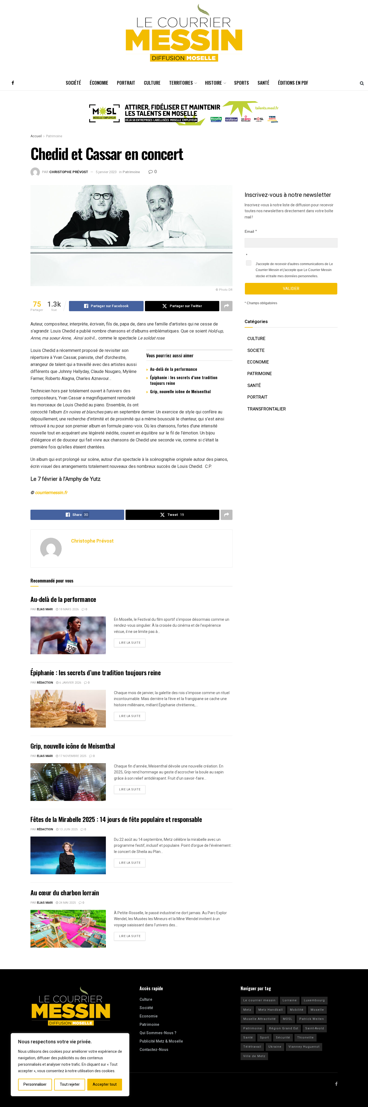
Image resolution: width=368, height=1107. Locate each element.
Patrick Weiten (311, 1019)
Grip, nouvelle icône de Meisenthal (180, 391)
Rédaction (45, 682)
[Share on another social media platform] (226, 306)
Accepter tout (105, 1084)
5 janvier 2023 (106, 171)
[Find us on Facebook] (13, 82)
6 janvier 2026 (69, 682)
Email (249, 231)
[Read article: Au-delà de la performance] (68, 635)
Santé (263, 82)
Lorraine (290, 1000)
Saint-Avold (314, 1028)
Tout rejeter (70, 1084)
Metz (247, 1009)
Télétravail (252, 1046)
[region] (70, 1064)
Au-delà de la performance (173, 369)
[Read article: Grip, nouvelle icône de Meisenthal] (68, 782)
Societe (256, 350)
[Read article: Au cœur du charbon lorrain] (68, 929)
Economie (258, 362)
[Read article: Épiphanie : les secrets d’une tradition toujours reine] (68, 709)
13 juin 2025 (68, 829)
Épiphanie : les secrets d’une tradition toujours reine (183, 380)
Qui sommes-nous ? (158, 1033)
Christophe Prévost (68, 171)
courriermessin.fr (51, 492)
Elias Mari (45, 609)
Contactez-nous (154, 1050)
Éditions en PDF (293, 82)
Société (73, 82)
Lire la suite (132, 642)
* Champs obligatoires (261, 303)
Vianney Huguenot (304, 1046)
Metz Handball (270, 1009)
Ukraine (275, 1046)
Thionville (305, 1037)
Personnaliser (35, 1084)
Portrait (126, 82)
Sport (264, 1037)
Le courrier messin (259, 1000)
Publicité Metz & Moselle (161, 1041)
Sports (241, 82)
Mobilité (297, 1009)
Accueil (36, 136)
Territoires (181, 82)
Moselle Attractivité (259, 1019)
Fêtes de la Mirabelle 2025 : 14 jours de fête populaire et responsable (116, 819)
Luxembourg (314, 1000)
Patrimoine (54, 136)
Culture (152, 82)
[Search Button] (362, 82)
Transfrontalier (266, 409)
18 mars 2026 (68, 609)
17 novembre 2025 (72, 756)
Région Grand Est (283, 1028)
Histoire (213, 82)
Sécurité (283, 1037)
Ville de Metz (254, 1056)
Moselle (317, 1009)
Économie (99, 82)
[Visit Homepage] (184, 33)
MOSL (287, 1019)
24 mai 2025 (67, 902)
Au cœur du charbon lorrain (64, 892)
